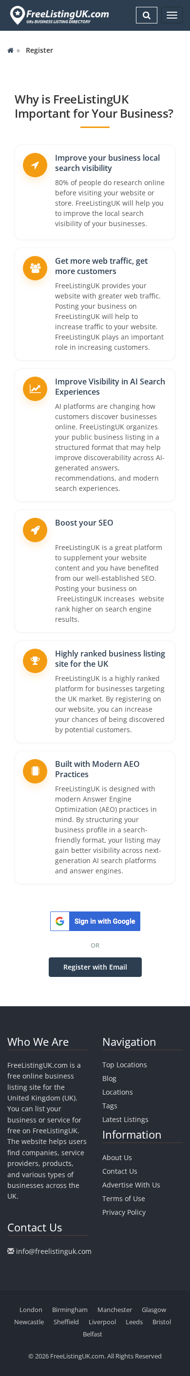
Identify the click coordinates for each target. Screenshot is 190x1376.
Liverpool (102, 1321)
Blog (109, 1078)
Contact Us (119, 1171)
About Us (117, 1157)
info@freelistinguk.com (54, 1251)
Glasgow (154, 1309)
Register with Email (95, 967)
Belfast (92, 1334)
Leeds (134, 1321)
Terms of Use (123, 1198)
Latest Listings (125, 1119)
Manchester (114, 1309)
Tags (109, 1105)
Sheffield (66, 1321)
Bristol (161, 1321)
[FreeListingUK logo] (58, 15)
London (30, 1309)
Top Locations (124, 1064)
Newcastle (29, 1321)
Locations (117, 1092)
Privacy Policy (124, 1212)
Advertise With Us (131, 1184)
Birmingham (70, 1309)
